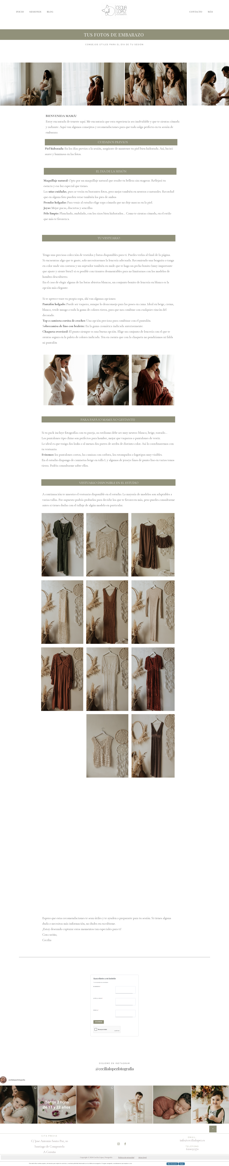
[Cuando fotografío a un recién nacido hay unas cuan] (95, 1105)
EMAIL (95, 1010)
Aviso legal (142, 1157)
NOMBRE (96, 986)
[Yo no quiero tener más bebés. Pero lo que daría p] (57, 1105)
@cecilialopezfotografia (114, 1068)
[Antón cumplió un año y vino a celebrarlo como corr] (134, 1105)
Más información (172, 1164)
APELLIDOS (97, 998)
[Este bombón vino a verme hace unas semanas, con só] (172, 1105)
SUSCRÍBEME (98, 1021)
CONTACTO (195, 11)
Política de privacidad (126, 1157)
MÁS (210, 11)
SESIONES (35, 11)
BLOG (50, 11)
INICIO (20, 11)
